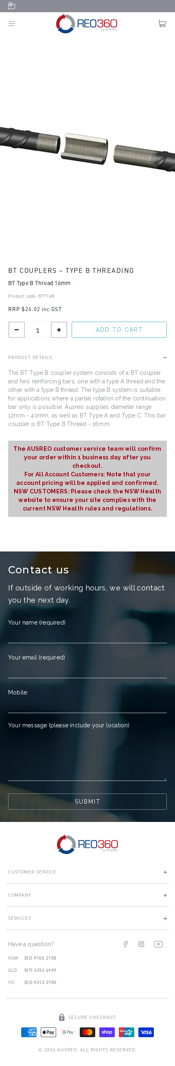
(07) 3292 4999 (40, 970)
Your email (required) (36, 657)
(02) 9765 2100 (40, 958)
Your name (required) (37, 622)
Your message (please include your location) (69, 725)
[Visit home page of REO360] (87, 844)
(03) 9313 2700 (40, 982)
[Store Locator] (13, 6)
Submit (88, 801)
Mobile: (18, 692)
